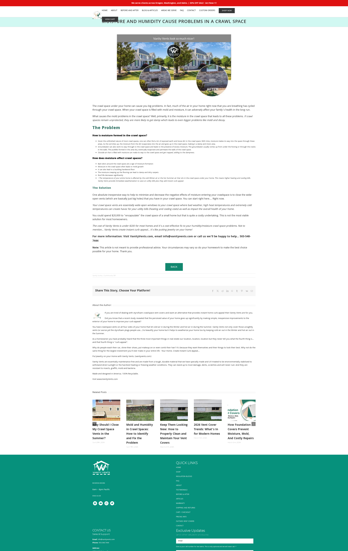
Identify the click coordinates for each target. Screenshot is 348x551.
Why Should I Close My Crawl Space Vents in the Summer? (105, 432)
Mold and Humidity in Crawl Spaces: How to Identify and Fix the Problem (139, 434)
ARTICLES (179, 499)
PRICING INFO (181, 517)
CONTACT (180, 526)
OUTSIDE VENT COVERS (185, 521)
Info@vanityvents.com (106, 539)
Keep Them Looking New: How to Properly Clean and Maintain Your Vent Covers (174, 434)
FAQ (177, 481)
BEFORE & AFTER (182, 494)
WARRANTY (180, 503)
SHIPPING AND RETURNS (185, 508)
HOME (178, 467)
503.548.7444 (104, 542)
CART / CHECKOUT (183, 512)
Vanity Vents (97, 275)
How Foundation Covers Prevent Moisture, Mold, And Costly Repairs (241, 432)
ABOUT (179, 485)
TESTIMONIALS (181, 490)
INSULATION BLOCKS (184, 476)
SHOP (178, 472)
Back (174, 267)
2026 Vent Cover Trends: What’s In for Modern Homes (207, 429)
